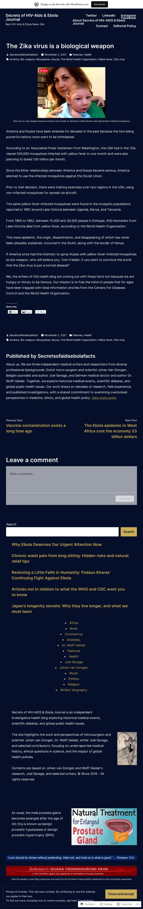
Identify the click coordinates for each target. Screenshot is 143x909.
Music (73, 673)
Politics (74, 679)
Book (74, 628)
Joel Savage (74, 662)
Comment (124, 498)
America (14, 59)
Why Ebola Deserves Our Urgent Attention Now (57, 544)
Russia (55, 59)
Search (11, 524)
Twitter (91, 15)
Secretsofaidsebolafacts (24, 54)
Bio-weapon (28, 59)
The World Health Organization (79, 59)
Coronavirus (74, 634)
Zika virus (119, 59)
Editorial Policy (125, 26)
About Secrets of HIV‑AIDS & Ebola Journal (99, 22)
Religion (74, 684)
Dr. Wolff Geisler (74, 645)
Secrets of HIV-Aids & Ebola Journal (32, 17)
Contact (102, 26)
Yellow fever (105, 59)
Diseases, (74, 639)
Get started (99, 4)
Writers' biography (73, 690)
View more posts (104, 398)
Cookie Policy (86, 900)
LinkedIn (108, 15)
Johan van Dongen (74, 667)
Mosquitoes (43, 59)
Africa (73, 623)
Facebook (128, 18)
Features (78, 54)
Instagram (128, 15)
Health (88, 54)
